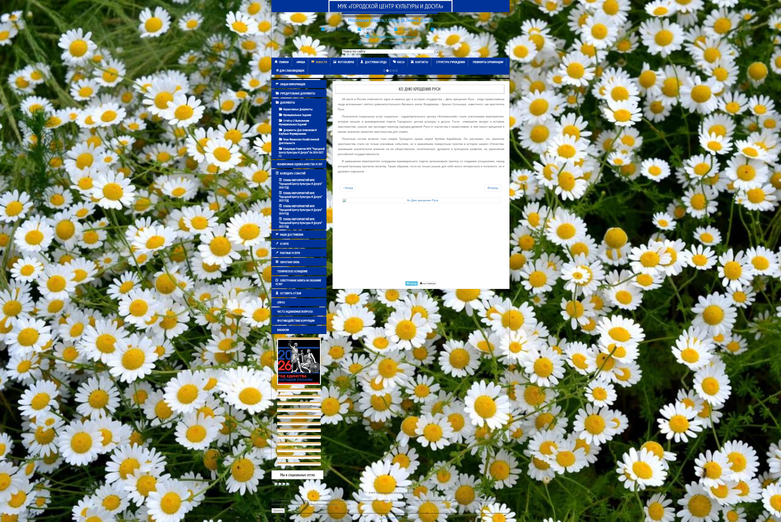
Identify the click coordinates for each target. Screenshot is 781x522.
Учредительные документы (297, 93)
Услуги (284, 243)
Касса (401, 62)
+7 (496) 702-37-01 (374, 29)
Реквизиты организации (488, 62)
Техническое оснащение (292, 271)
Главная (284, 62)
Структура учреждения (450, 62)
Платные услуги (290, 253)
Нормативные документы (298, 109)
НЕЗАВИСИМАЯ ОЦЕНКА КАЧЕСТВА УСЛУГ (299, 164)
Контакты (421, 62)
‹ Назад (348, 187)
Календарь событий (292, 173)
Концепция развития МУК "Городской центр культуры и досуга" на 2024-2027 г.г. (302, 152)
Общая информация (292, 84)
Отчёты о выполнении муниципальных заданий (294, 122)
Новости (321, 62)
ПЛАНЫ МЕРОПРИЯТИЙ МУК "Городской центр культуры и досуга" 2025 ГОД (300, 197)
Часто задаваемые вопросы (295, 311)
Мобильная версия (379, 43)
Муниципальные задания (297, 115)
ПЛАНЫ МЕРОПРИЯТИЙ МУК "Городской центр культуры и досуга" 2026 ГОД (300, 183)
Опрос (281, 302)
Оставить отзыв (290, 293)
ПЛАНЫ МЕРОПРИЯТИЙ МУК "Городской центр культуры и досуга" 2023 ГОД (300, 223)
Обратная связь (290, 262)
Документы (287, 102)
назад (413, 283)
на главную (429, 283)
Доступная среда (376, 62)
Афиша (301, 62)
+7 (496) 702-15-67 (447, 29)
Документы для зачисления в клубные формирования (298, 131)
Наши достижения (291, 234)
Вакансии (283, 330)
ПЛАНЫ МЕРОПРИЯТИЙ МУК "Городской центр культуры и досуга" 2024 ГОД (300, 210)
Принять (278, 510)
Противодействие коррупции (296, 320)
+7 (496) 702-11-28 (338, 29)
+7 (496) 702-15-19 (411, 29)
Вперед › (493, 187)
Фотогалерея (346, 62)
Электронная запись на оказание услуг (298, 282)
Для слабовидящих (291, 70)
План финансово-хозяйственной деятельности (299, 141)
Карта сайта (413, 43)
